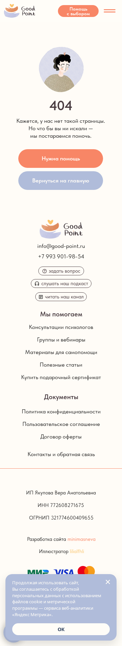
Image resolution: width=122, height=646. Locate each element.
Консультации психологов (61, 327)
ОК (61, 629)
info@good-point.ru (61, 245)
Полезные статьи (61, 364)
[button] (78, 11)
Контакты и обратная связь (61, 454)
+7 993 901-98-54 (61, 256)
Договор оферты (61, 436)
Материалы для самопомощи (61, 352)
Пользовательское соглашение (61, 423)
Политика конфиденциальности (61, 411)
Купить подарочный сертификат (61, 377)
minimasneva (81, 539)
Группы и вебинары (61, 339)
